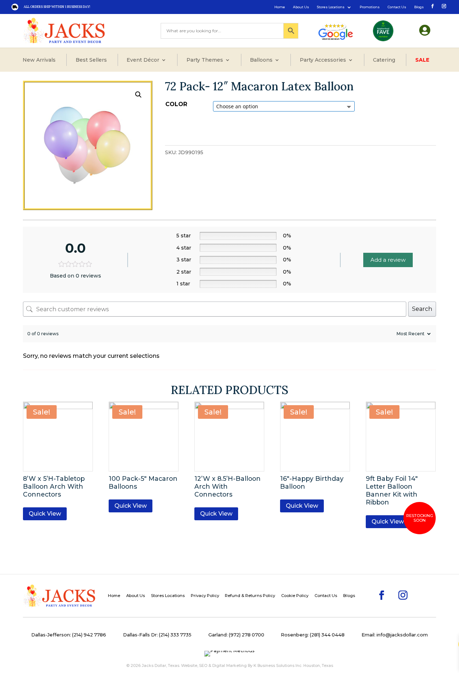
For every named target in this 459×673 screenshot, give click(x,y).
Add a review (388, 259)
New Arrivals (39, 59)
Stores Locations (331, 7)
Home (279, 7)
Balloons (261, 59)
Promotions (370, 7)
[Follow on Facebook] (431, 5)
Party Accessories (323, 59)
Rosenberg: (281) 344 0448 (313, 635)
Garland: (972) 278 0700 (236, 635)
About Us (301, 7)
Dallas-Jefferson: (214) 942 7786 (68, 635)
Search (422, 308)
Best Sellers (91, 59)
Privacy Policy (205, 595)
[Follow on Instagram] (443, 5)
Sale (422, 59)
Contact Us (397, 7)
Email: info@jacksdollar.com (394, 635)
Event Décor (143, 59)
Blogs (419, 7)
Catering (384, 59)
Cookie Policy (294, 595)
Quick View (45, 513)
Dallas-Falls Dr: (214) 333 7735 (157, 635)
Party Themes (204, 59)
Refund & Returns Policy (250, 595)
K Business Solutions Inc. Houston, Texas (293, 665)
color (176, 104)
